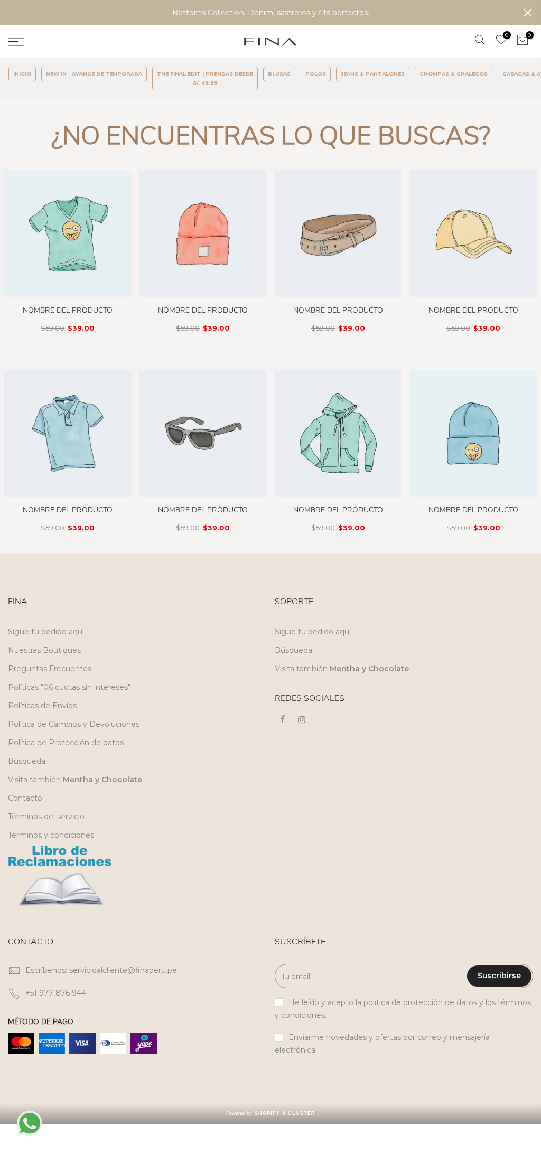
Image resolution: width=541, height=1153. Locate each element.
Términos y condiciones (51, 835)
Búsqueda (26, 761)
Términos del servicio (46, 816)
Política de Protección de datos (66, 742)
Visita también (75, 779)
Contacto (25, 798)
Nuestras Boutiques (44, 650)
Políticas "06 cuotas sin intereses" (69, 687)
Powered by (270, 1113)
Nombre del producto (68, 310)
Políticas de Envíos (42, 705)
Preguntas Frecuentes (49, 668)
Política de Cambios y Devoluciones (73, 724)
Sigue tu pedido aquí (46, 631)
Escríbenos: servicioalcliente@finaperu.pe (101, 970)
